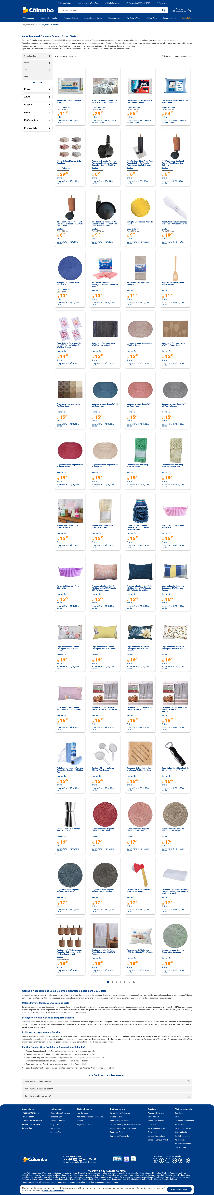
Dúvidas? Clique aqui (88, 1162)
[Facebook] (161, 1160)
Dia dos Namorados (183, 1144)
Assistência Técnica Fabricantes (90, 1117)
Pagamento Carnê (84, 1125)
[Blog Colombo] (187, 1160)
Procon (80, 1121)
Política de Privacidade (53, 1190)
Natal (177, 1117)
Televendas (152, 1132)
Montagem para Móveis (119, 1121)
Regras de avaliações (119, 1117)
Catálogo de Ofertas (183, 1128)
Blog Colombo (56, 1125)
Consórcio (152, 1125)
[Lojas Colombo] (38, 10)
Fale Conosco (113, 3)
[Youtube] (174, 1160)
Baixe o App (27, 1128)
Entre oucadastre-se (181, 10)
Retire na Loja (153, 1117)
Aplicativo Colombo (156, 1113)
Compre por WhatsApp (89, 3)
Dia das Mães (180, 1125)
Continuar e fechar (179, 1189)
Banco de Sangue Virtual (158, 1140)
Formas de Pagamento (119, 1136)
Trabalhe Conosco (30, 1113)
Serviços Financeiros (156, 1128)
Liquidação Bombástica (184, 1121)
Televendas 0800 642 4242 (139, 3)
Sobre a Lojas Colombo (60, 1113)
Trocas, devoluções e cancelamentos (125, 1125)
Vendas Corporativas (156, 1136)
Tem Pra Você (180, 1148)
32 (133, 982)
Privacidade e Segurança (120, 1113)
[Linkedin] (167, 1160)
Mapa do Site (56, 1132)
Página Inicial (28, 25)
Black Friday (179, 1113)
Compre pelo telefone (32, 1121)
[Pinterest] (180, 1160)
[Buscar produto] (163, 10)
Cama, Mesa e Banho (49, 25)
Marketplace (55, 1128)
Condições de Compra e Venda (123, 1128)
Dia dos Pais (180, 1140)
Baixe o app (163, 3)
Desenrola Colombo (156, 1121)
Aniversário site (181, 1132)
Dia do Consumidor (182, 1136)
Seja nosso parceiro (31, 1125)
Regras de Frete (116, 1132)
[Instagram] (155, 1160)
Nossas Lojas (65, 3)
